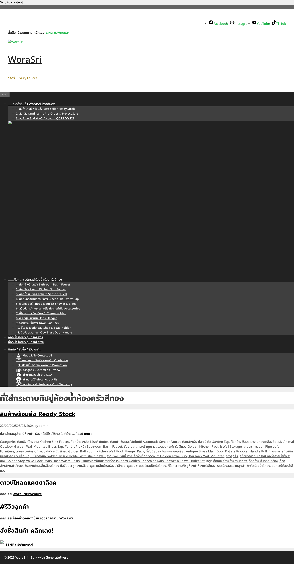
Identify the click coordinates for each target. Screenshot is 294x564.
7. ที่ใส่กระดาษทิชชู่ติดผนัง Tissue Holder (41, 313)
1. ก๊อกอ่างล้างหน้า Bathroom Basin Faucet (43, 284)
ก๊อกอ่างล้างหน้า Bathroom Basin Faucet (93, 446)
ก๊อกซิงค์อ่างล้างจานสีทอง (230, 461)
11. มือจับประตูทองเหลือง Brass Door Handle (44, 332)
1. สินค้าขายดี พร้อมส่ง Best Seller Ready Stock (45, 109)
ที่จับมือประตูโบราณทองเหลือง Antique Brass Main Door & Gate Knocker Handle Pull (206, 451)
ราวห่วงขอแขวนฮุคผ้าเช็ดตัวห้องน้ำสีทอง (243, 465)
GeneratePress (57, 557)
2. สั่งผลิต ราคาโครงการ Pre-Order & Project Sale (47, 114)
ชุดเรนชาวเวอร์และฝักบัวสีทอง (146, 465)
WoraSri (25, 60)
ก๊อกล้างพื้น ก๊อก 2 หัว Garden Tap (205, 441)
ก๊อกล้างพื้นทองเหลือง (263, 461)
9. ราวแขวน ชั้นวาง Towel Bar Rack (37, 323)
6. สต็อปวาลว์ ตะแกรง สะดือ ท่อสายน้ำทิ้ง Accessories (48, 308)
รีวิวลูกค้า (232, 456)
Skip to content (11, 2)
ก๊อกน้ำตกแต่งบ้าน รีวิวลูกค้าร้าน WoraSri (43, 518)
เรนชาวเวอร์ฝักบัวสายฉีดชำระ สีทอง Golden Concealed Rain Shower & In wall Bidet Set (143, 461)
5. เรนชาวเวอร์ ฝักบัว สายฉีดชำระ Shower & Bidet (46, 304)
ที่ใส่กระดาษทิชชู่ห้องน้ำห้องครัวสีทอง (192, 465)
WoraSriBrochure (27, 494)
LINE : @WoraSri (19, 545)
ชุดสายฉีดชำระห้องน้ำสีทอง (107, 465)
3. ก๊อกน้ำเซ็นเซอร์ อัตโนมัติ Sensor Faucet (41, 294)
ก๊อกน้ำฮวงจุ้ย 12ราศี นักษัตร (90, 441)
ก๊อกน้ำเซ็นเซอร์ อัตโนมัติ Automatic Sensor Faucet (145, 441)
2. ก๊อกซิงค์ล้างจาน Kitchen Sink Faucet (41, 289)
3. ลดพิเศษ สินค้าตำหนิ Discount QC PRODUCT (45, 118)
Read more (84, 433)
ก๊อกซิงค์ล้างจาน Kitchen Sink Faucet (43, 441)
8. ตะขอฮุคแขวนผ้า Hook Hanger (36, 318)
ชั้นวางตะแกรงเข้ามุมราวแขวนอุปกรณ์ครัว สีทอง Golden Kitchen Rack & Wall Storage (183, 446)
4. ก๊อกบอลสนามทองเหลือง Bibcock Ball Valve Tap (47, 299)
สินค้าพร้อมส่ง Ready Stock (37, 414)
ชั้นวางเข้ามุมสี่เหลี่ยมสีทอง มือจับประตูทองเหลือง (56, 465)
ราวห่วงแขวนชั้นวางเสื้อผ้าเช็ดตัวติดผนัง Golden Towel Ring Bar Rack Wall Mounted (165, 456)
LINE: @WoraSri (57, 32)
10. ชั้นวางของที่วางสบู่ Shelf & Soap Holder (43, 328)
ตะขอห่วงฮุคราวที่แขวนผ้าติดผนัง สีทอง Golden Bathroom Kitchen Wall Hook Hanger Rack (80, 451)
